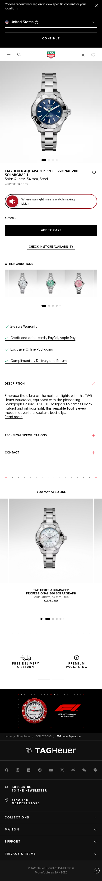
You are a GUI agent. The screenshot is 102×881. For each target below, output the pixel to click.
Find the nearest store (26, 802)
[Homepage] (51, 55)
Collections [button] (17, 817)
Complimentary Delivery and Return (38, 361)
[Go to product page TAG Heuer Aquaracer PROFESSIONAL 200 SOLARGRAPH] (51, 541)
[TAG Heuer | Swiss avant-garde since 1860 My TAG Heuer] (51, 750)
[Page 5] (63, 618)
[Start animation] (41, 619)
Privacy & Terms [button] (20, 854)
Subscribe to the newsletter (29, 789)
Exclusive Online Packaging (31, 349)
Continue (69, 38)
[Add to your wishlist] (94, 172)
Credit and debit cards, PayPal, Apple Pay (42, 338)
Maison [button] (12, 829)
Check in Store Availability (51, 247)
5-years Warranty (23, 326)
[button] (83, 54)
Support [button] (12, 841)
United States (22, 22)
